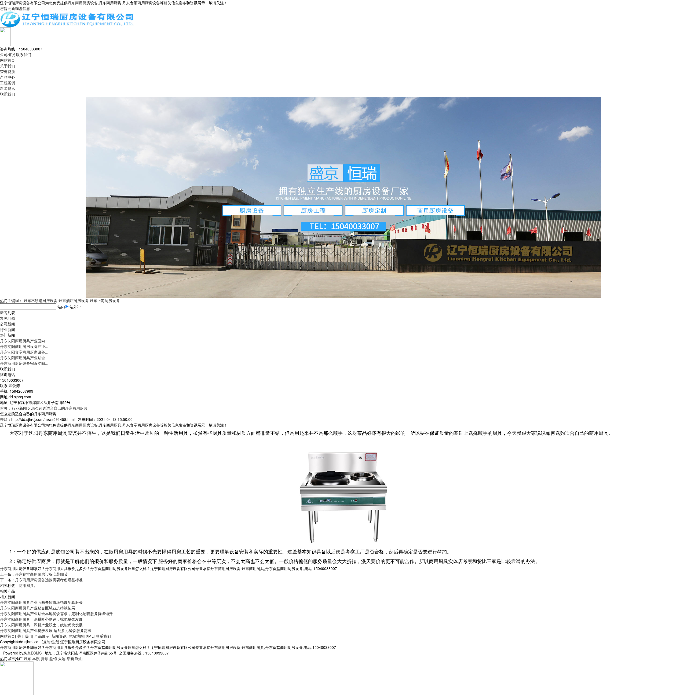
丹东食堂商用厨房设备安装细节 (41, 574)
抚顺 (44, 658)
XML (90, 636)
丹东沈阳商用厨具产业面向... (24, 340)
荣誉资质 (7, 71)
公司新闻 (7, 323)
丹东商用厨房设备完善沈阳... (24, 363)
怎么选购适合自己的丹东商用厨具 (59, 408)
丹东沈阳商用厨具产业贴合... (24, 357)
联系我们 (23, 54)
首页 (4, 408)
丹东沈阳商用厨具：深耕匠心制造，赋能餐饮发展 (41, 619)
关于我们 (7, 65)
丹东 (27, 658)
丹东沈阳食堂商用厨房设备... (24, 352)
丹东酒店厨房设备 (74, 300)
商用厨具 (26, 585)
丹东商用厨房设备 (83, 2)
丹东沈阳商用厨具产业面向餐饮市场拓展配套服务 (41, 602)
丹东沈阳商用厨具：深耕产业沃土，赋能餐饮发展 (41, 624)
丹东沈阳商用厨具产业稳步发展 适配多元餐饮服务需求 (45, 630)
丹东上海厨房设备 (105, 300)
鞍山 (79, 658)
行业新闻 (7, 329)
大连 (61, 658)
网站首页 (7, 60)
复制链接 (50, 641)
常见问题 (7, 318)
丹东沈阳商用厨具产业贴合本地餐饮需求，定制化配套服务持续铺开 (56, 613)
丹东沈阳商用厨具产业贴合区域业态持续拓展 (37, 608)
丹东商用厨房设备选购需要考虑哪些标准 (49, 579)
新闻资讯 (7, 88)
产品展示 (41, 636)
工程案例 (7, 82)
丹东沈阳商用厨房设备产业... (24, 346)
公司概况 (7, 54)
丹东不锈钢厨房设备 (40, 300)
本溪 (36, 658)
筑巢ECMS (32, 653)
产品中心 (7, 77)
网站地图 (76, 636)
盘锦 (53, 658)
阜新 (70, 658)
